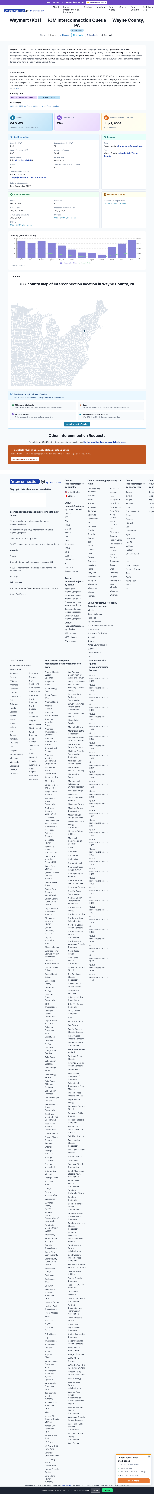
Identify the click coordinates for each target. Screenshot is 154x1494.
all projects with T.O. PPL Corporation (29, 177)
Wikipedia (19, 89)
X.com (53, 35)
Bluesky (65, 35)
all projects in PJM (23, 160)
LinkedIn (79, 35)
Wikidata (36, 106)
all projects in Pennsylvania (129, 146)
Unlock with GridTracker (65, 218)
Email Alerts (112, 8)
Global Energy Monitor (50, 106)
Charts (122, 7)
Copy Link (108, 35)
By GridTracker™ (37, 11)
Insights (101, 7)
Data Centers (135, 8)
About (56, 7)
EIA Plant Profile (25, 106)
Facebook (93, 35)
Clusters (88, 7)
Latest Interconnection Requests (71, 10)
